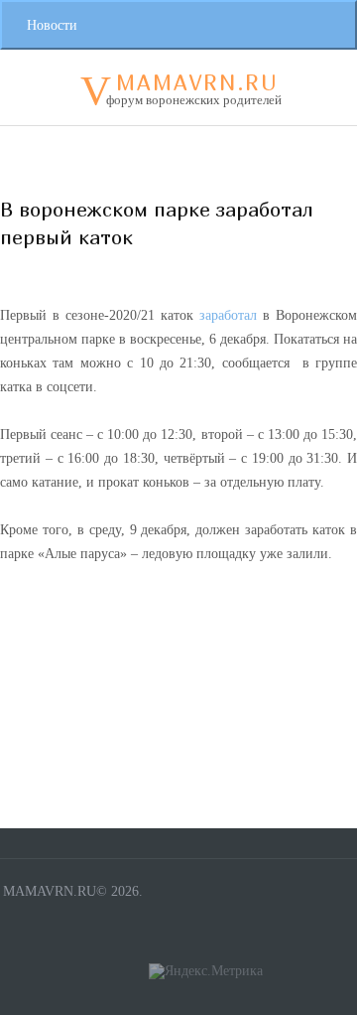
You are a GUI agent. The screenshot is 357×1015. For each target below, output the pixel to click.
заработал (228, 315)
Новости (52, 25)
